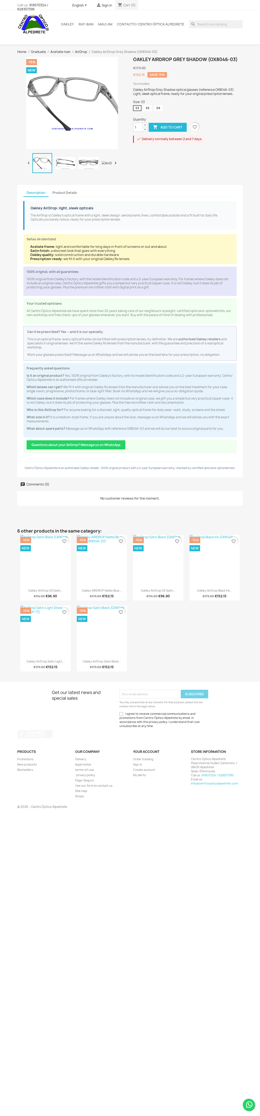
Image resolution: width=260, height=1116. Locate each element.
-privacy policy (85, 775)
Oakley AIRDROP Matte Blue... (102, 590)
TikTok (48, 734)
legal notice (83, 764)
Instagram (40, 734)
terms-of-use (84, 770)
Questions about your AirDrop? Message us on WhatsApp (75, 445)
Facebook (22, 734)
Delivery (80, 759)
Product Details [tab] (64, 192)
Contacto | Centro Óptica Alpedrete (150, 24)
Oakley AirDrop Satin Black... (102, 661)
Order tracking (143, 759)
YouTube (31, 734)
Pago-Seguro (84, 780)
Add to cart (167, 127)
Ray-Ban (86, 24)
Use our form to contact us (94, 786)
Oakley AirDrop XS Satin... (45, 590)
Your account (146, 751)
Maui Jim (105, 24)
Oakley (67, 24)
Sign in (137, 764)
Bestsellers (25, 770)
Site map (81, 791)
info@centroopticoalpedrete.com (214, 783)
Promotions (25, 759)
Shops (79, 796)
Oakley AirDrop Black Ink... (214, 590)
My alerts (139, 775)
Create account (144, 770)
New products (27, 764)
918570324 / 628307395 (32, 7)
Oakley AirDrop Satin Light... (45, 661)
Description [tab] (36, 192)
